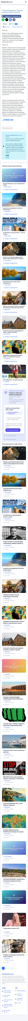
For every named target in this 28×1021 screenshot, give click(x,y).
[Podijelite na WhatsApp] (3, 19)
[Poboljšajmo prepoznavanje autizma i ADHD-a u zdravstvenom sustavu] (14, 351)
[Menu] (25, 2)
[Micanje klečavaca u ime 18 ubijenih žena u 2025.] (14, 180)
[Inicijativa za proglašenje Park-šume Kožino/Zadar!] (14, 204)
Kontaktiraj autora (8, 128)
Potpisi (14, 24)
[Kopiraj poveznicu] (14, 19)
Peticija (5, 24)
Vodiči (4, 988)
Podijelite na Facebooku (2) (12, 16)
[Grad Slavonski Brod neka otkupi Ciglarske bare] (14, 278)
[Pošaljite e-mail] (10, 19)
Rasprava (7, 27)
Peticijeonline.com (6, 2)
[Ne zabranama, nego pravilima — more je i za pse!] (14, 229)
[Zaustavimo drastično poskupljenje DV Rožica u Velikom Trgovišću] (14, 327)
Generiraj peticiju (14, 430)
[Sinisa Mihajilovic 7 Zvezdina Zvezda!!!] (14, 375)
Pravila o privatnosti (17, 27)
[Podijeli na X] (6, 19)
